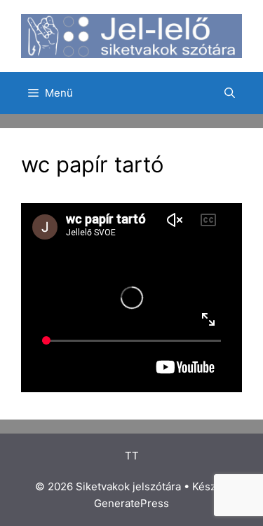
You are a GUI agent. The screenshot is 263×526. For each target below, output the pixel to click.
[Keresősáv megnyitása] (229, 93)
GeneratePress (131, 503)
